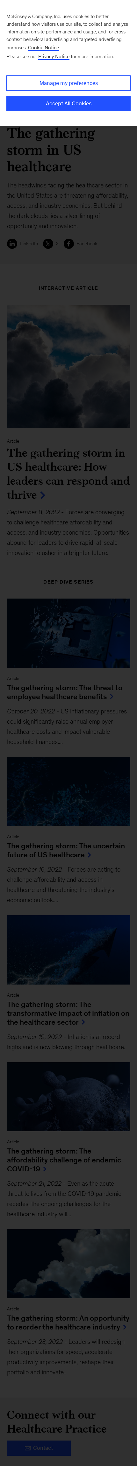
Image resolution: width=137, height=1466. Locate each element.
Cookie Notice (43, 47)
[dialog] (68, 63)
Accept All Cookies (68, 103)
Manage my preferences (69, 83)
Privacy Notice (53, 56)
